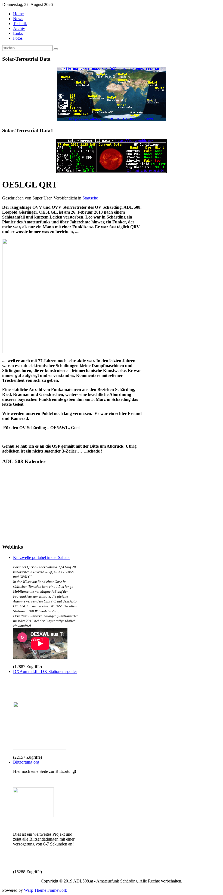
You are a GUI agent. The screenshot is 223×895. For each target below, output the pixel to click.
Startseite (90, 198)
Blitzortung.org (26, 762)
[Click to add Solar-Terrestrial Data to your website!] (111, 120)
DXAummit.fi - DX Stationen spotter (45, 671)
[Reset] (56, 49)
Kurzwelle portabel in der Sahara (41, 557)
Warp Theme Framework (45, 890)
